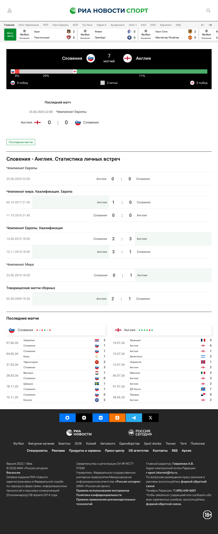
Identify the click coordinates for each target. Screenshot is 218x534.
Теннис (171, 443)
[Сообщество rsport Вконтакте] (101, 417)
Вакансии (13, 472)
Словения (72, 58)
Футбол (18, 443)
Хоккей (91, 443)
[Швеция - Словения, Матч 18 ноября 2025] (39, 330)
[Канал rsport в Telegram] (134, 417)
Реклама (58, 451)
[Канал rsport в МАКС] (67, 417)
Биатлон (64, 443)
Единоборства (129, 443)
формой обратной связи (163, 504)
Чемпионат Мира (20, 264)
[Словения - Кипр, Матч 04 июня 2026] (47, 330)
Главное (9, 24)
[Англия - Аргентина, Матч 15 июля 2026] (149, 330)
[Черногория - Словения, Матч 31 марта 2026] (45, 330)
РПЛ (45, 24)
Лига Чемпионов (29, 24)
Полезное (198, 443)
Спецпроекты (37, 451)
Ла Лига (87, 24)
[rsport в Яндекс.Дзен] (84, 417)
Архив (186, 451)
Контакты (160, 451)
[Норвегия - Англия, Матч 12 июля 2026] (147, 330)
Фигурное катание (41, 443)
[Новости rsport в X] (150, 417)
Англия (143, 58)
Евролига (166, 24)
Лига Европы (61, 24)
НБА (178, 24)
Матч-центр (10, 34)
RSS (175, 451)
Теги (183, 443)
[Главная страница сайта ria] (94, 10)
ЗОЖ (78, 443)
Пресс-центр (114, 451)
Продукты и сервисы (85, 451)
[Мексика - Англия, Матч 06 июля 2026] (144, 330)
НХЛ (153, 24)
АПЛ (75, 24)
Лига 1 (133, 24)
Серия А (101, 24)
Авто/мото (107, 443)
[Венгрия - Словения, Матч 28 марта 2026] (42, 330)
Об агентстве (139, 451)
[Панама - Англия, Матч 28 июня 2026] (139, 330)
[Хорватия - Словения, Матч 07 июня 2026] (50, 330)
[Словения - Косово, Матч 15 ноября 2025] (37, 330)
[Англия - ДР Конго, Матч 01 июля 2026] (142, 330)
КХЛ (143, 24)
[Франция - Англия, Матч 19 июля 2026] (152, 330)
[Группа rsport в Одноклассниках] (117, 417)
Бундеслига (118, 24)
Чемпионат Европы (71, 112)
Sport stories (152, 443)
